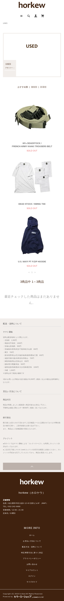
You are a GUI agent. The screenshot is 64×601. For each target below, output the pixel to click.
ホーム (32, 535)
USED (5, 23)
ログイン (32, 576)
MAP (44, 503)
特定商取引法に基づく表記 (32, 553)
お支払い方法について (32, 541)
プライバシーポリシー (32, 558)
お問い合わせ (32, 564)
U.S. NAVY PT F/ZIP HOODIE (32, 261)
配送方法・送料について (32, 547)
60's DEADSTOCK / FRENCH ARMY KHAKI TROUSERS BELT (32, 145)
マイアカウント (32, 570)
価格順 (34, 87)
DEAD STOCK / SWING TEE (32, 204)
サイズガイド (32, 582)
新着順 (43, 87)
